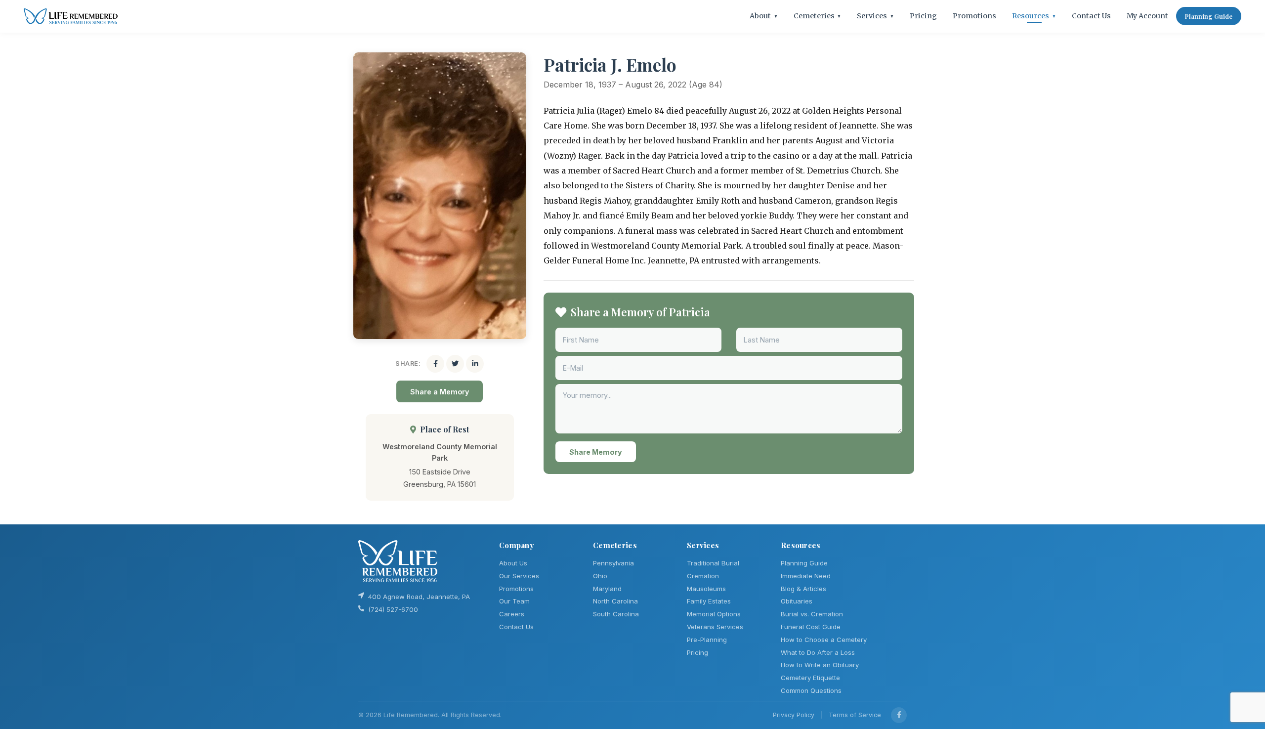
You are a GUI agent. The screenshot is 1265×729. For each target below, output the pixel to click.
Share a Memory (439, 391)
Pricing (923, 15)
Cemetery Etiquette (810, 678)
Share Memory (595, 452)
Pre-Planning (707, 639)
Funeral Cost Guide (811, 627)
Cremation (703, 576)
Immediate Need (806, 576)
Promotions (974, 15)
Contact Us (1091, 15)
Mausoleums (706, 589)
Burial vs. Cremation (812, 614)
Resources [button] (1034, 15)
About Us (513, 563)
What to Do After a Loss (818, 652)
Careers (511, 614)
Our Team (514, 601)
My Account (1147, 15)
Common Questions (811, 690)
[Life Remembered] (71, 16)
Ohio (600, 576)
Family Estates (709, 601)
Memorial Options (714, 614)
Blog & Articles (803, 589)
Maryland (607, 589)
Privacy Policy (793, 715)
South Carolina (616, 614)
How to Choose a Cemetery (824, 639)
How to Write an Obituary (820, 665)
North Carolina (615, 601)
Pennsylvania (613, 563)
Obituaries (796, 601)
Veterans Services (715, 627)
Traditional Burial (713, 563)
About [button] (764, 15)
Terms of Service (855, 715)
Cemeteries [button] (818, 15)
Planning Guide (1208, 16)
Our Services (519, 576)
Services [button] (875, 15)
